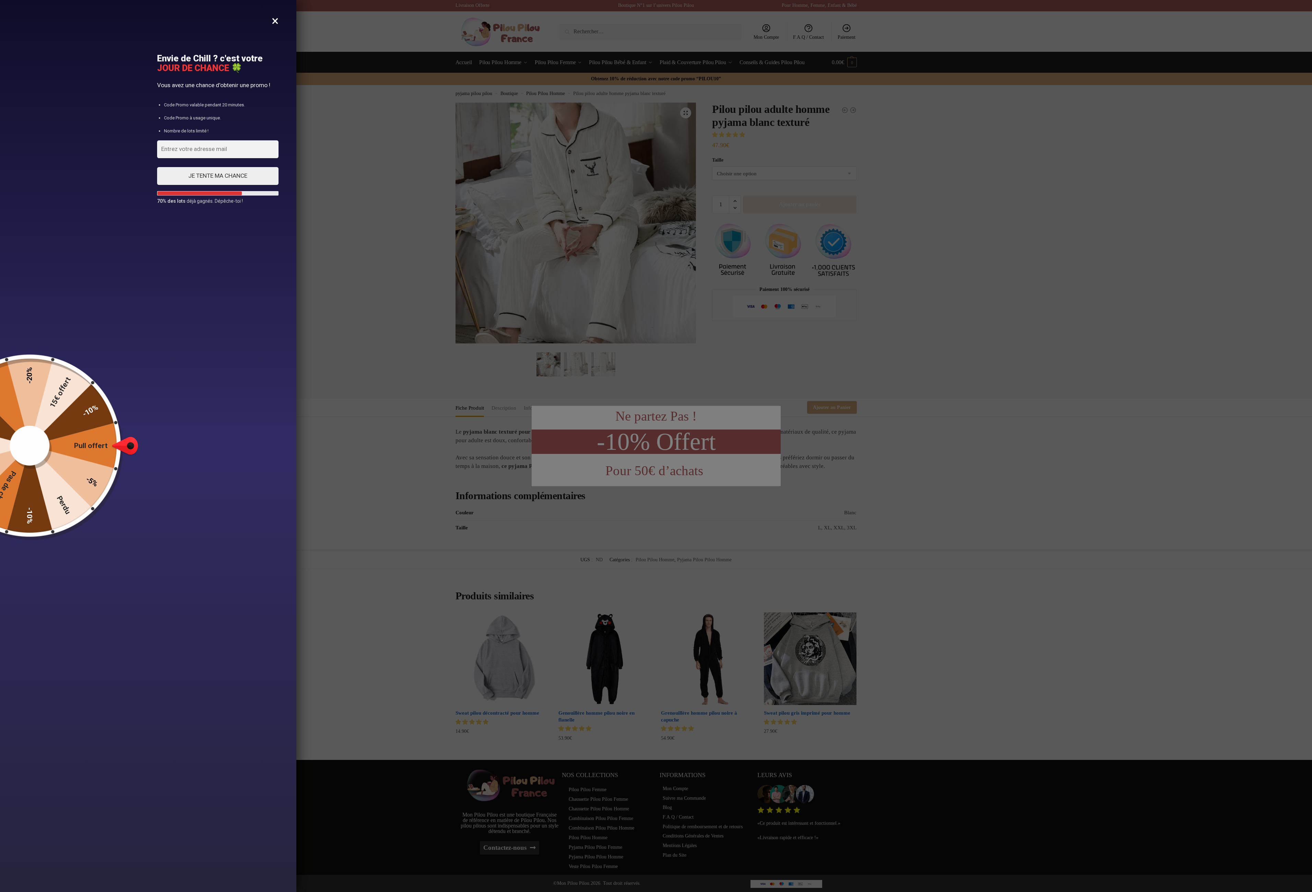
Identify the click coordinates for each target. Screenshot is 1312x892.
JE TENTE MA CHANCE (217, 175)
